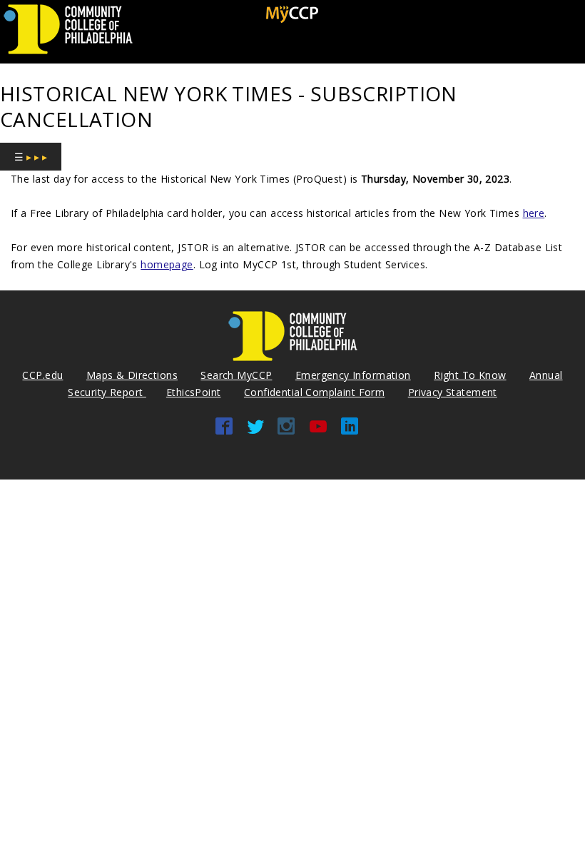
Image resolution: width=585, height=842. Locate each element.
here (534, 213)
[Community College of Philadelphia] (68, 54)
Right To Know (470, 375)
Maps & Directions (132, 375)
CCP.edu (42, 375)
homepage (167, 264)
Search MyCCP (236, 375)
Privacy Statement (452, 392)
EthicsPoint (193, 392)
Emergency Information (353, 375)
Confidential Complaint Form (314, 392)
